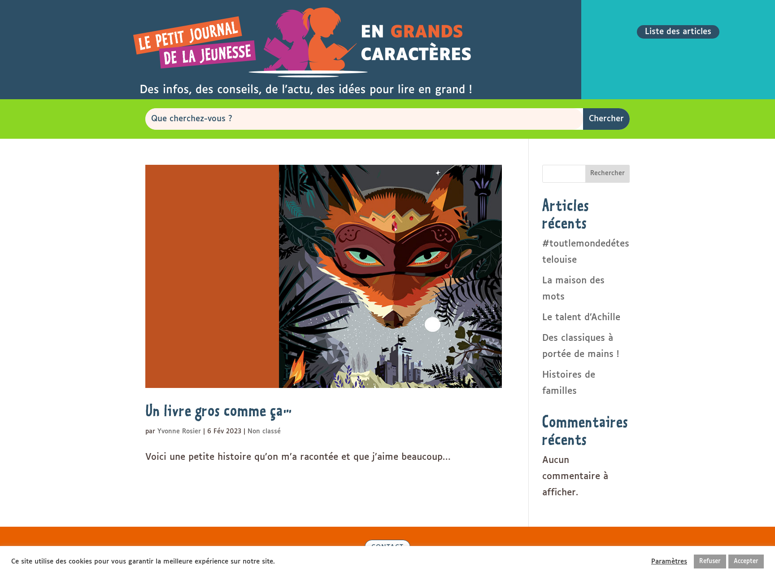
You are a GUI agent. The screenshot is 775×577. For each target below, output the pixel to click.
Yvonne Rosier (179, 431)
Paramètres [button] (669, 561)
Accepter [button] (746, 561)
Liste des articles (678, 32)
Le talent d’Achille (581, 317)
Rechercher (607, 173)
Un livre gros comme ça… (218, 410)
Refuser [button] (710, 561)
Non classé (264, 431)
